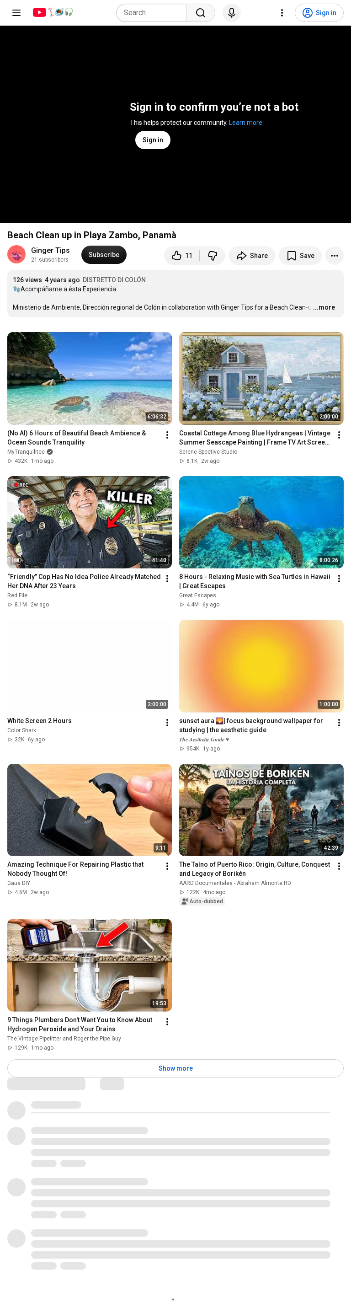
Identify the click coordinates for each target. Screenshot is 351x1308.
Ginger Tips (50, 250)
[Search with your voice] (232, 13)
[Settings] (282, 12)
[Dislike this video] (212, 256)
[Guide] (16, 12)
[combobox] (154, 12)
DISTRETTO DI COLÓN (114, 280)
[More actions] (334, 256)
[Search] (200, 13)
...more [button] (324, 307)
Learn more (245, 122)
